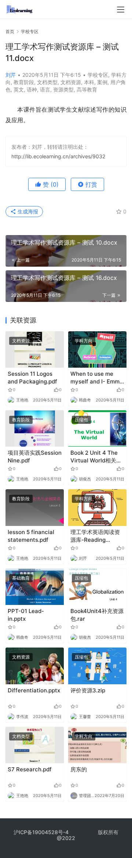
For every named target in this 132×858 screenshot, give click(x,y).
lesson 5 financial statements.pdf (31, 536)
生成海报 (27, 211)
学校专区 (98, 75)
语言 (45, 89)
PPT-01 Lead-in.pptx (26, 615)
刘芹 (11, 75)
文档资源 (70, 82)
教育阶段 (24, 82)
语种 (32, 89)
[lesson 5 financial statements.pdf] (35, 507)
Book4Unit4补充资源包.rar (97, 615)
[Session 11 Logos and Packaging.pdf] (35, 349)
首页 (10, 31)
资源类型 (63, 89)
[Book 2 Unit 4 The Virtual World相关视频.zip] (97, 428)
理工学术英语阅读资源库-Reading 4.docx (95, 536)
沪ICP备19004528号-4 (42, 832)
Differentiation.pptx (34, 690)
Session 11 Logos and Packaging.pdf (32, 377)
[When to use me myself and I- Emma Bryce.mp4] (97, 349)
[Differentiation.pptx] (35, 666)
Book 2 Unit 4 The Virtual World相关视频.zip (96, 456)
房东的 (78, 769)
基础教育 (21, 578)
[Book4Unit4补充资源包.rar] (97, 587)
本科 (89, 82)
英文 (19, 89)
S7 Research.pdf (30, 769)
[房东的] (97, 745)
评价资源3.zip (87, 690)
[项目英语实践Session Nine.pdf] (35, 428)
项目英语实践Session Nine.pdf (35, 456)
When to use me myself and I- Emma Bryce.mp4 (96, 377)
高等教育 (87, 89)
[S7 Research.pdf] (35, 745)
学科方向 (83, 340)
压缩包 (81, 419)
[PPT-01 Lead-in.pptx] (35, 587)
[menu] (120, 9)
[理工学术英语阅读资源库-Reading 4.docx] (97, 507)
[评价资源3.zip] (97, 666)
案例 (102, 82)
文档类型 (47, 82)
